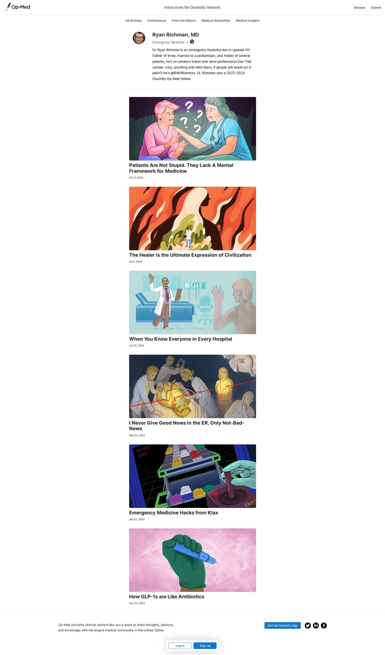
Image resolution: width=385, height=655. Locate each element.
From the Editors (184, 20)
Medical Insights (247, 20)
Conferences (156, 20)
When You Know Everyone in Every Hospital (180, 339)
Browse (359, 7)
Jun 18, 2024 (136, 345)
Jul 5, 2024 (135, 261)
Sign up (205, 646)
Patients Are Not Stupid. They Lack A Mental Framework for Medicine (181, 168)
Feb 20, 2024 (137, 435)
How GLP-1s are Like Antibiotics (166, 596)
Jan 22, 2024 (137, 519)
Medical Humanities (216, 20)
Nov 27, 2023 (137, 603)
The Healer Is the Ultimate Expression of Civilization (190, 255)
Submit (376, 7)
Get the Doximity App (283, 625)
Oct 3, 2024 (136, 177)
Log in (180, 646)
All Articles (134, 20)
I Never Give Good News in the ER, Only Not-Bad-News (186, 426)
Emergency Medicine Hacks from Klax (173, 513)
